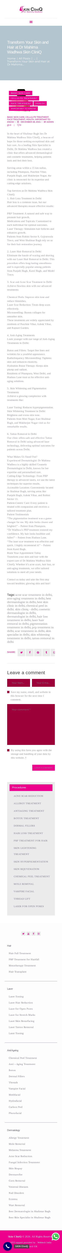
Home (11, 58)
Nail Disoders (16, 1193)
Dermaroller (16, 1174)
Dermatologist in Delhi (21, 616)
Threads (13, 1082)
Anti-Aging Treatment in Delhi (26, 598)
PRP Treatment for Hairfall (24, 959)
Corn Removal (17, 1180)
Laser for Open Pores (29, 906)
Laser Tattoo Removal (21, 1027)
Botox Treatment (26, 818)
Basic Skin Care (20, 93)
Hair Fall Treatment (20, 953)
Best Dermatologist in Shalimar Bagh (30, 1211)
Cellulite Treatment (24, 98)
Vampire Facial (24, 891)
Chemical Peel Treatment (32, 876)
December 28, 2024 (31, 122)
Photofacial (15, 1113)
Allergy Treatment (27, 803)
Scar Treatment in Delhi (30, 631)
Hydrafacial (15, 1101)
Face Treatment (21, 103)
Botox (12, 1070)
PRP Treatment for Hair (30, 840)
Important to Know (23, 108)
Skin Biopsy (15, 1168)
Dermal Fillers (24, 825)
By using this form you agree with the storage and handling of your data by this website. (31, 754)
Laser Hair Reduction (21, 1002)
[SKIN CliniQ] (7, 1246)
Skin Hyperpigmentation (31, 861)
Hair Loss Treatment (28, 833)
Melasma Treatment (20, 1150)
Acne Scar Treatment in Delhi (33, 594)
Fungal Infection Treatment (24, 1162)
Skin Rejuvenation (26, 869)
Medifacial (14, 1094)
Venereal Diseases (18, 1187)
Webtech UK (31, 1246)
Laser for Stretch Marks (22, 1015)
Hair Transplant (18, 971)
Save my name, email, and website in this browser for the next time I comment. (31, 696)
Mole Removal (24, 884)
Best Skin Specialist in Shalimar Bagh (30, 1217)
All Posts (24, 58)
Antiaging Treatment (29, 811)
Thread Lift (22, 899)
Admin (50, 122)
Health (40, 103)
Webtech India (45, 1242)
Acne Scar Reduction (28, 796)
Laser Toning (16, 996)
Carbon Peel (16, 1107)
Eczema (13, 1199)
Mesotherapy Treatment (22, 965)
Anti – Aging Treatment (22, 1064)
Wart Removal (17, 1205)
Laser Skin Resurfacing (21, 1021)
